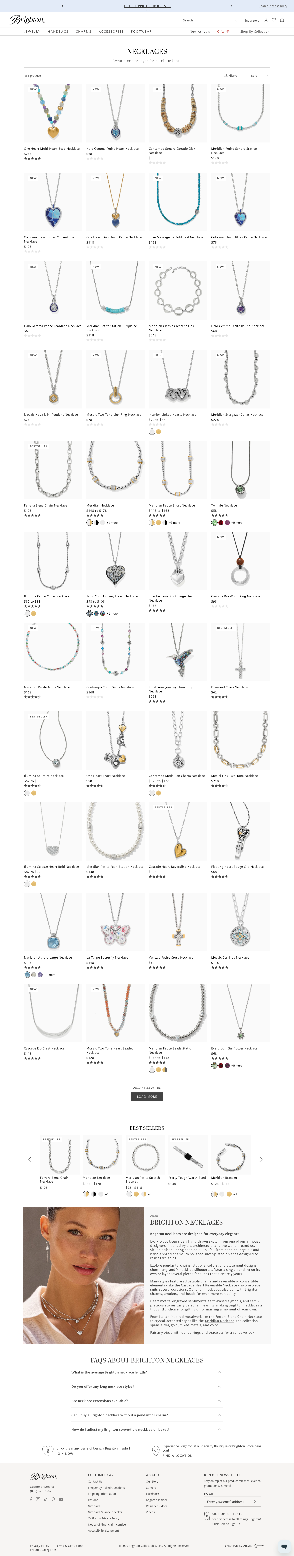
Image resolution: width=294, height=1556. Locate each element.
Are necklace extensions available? (99, 1401)
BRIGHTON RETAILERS (238, 1545)
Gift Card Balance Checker (105, 1512)
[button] (34, 31)
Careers (151, 1488)
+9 (236, 522)
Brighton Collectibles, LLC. (146, 1546)
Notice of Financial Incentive (107, 1524)
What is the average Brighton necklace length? (109, 1372)
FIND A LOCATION (178, 1456)
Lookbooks (153, 1494)
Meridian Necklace (219, 1321)
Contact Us (95, 1481)
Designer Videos (156, 1506)
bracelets (216, 1332)
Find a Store (251, 20)
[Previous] (63, 6)
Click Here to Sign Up (226, 1524)
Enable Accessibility (273, 6)
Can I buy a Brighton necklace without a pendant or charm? (119, 1415)
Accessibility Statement (103, 1530)
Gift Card (94, 1506)
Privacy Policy (39, 1546)
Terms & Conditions (69, 1546)
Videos (150, 1512)
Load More (147, 1097)
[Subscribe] (255, 1502)
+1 (112, 522)
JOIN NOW (65, 1454)
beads (191, 1294)
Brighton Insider (156, 1500)
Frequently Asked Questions (106, 1488)
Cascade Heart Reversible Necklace (209, 1285)
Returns (93, 1500)
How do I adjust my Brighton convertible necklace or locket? (120, 1430)
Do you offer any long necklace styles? (102, 1386)
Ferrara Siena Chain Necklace (238, 1317)
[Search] (235, 20)
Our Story (152, 1481)
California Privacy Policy (103, 1518)
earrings (194, 1332)
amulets (170, 1294)
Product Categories (43, 1550)
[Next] (231, 6)
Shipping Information (102, 1494)
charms (156, 1294)
